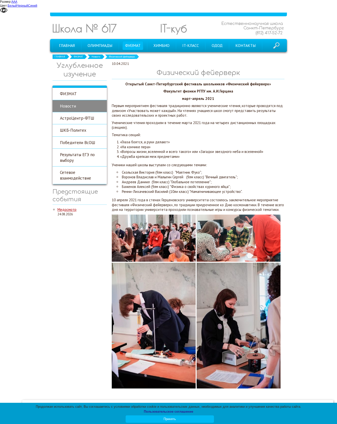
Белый (12, 5)
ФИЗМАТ (78, 56)
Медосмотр (66, 209)
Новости (96, 56)
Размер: (5, 1)
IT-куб (173, 28)
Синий (32, 5)
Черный (22, 5)
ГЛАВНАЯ (60, 56)
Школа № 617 (84, 28)
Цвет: (4, 5)
